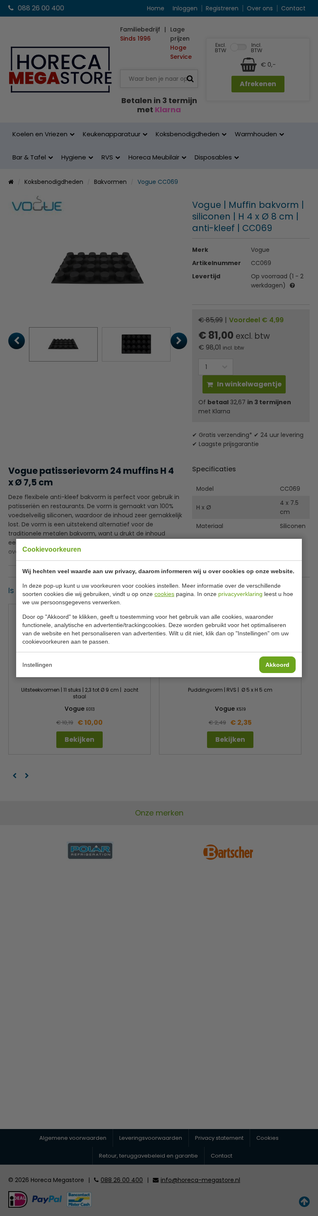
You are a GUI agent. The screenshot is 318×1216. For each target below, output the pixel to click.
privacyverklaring (240, 594)
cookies (164, 594)
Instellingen (37, 664)
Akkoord (277, 664)
